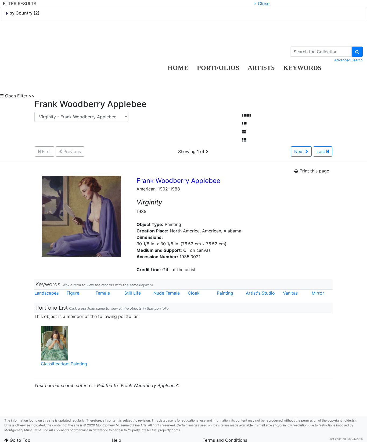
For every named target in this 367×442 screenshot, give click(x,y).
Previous (71, 151)
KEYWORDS (302, 67)
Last (321, 151)
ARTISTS (261, 67)
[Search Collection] (357, 52)
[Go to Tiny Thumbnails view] (246, 116)
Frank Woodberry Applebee (178, 181)
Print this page (313, 171)
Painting (225, 293)
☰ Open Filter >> (17, 95)
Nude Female (166, 293)
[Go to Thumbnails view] (244, 124)
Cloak (194, 293)
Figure (73, 293)
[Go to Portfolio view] (244, 132)
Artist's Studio (260, 293)
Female (103, 293)
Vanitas (290, 293)
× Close (261, 3)
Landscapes (46, 293)
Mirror (318, 293)
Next (299, 151)
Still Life (132, 293)
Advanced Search (348, 60)
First (46, 151)
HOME (178, 67)
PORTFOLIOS (218, 67)
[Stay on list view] (244, 140)
